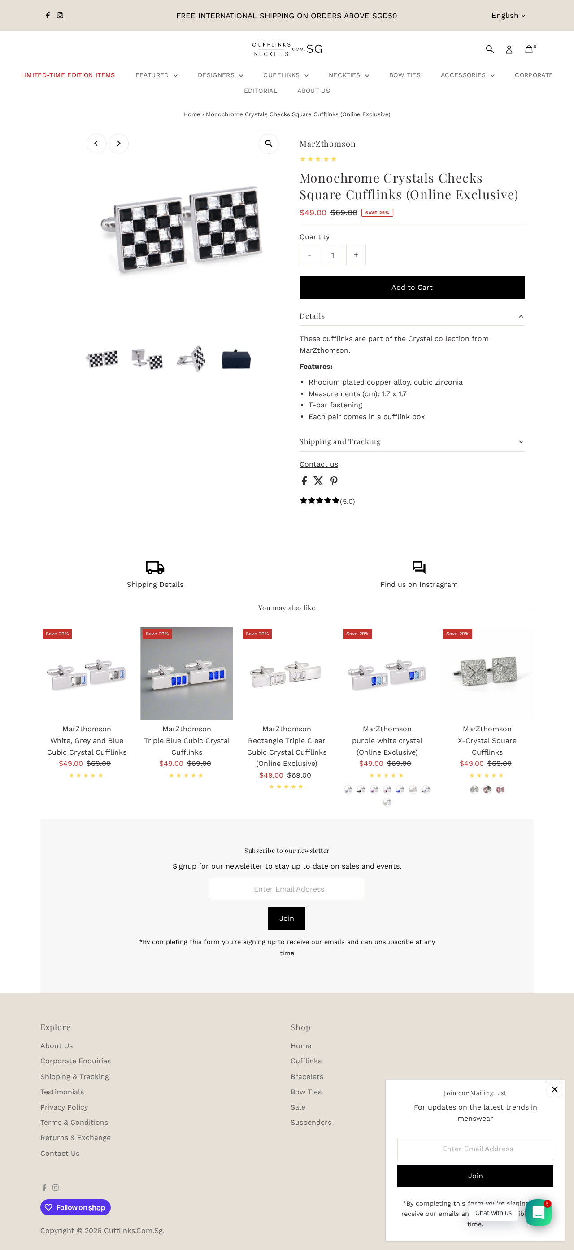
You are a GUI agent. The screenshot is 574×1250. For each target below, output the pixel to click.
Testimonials (62, 1092)
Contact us (319, 464)
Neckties (346, 75)
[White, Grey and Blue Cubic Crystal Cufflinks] (86, 673)
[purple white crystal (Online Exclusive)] (387, 673)
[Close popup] (554, 1089)
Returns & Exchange (75, 1137)
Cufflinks (282, 75)
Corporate (534, 75)
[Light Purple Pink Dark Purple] (387, 789)
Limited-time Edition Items (68, 75)
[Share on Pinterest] (334, 483)
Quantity (315, 236)
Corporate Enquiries (75, 1061)
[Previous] (97, 143)
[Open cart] (529, 49)
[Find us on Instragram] (419, 572)
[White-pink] (487, 789)
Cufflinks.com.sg (133, 1230)
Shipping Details (155, 584)
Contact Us (59, 1153)
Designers (217, 75)
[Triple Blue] (400, 789)
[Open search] (490, 49)
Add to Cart (412, 287)
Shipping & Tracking (74, 1076)
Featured (153, 75)
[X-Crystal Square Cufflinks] (487, 673)
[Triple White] (413, 789)
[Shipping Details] (155, 572)
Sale (298, 1107)
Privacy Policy (64, 1107)
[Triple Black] (361, 789)
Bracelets (307, 1076)
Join (286, 918)
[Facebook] (48, 15)
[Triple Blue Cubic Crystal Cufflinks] (186, 673)
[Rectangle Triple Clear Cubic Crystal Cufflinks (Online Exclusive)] (286, 673)
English (505, 15)
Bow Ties (405, 75)
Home (191, 114)
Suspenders (311, 1122)
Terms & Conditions (74, 1122)
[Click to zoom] (269, 144)
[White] (474, 789)
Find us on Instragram (419, 584)
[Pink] (500, 789)
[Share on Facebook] (305, 483)
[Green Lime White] (387, 802)
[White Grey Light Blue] (348, 789)
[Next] (119, 143)
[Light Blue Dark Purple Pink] (374, 789)
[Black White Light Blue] (426, 789)
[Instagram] (60, 15)
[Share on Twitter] (319, 483)
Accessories (464, 75)
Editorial (260, 90)
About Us (313, 90)
